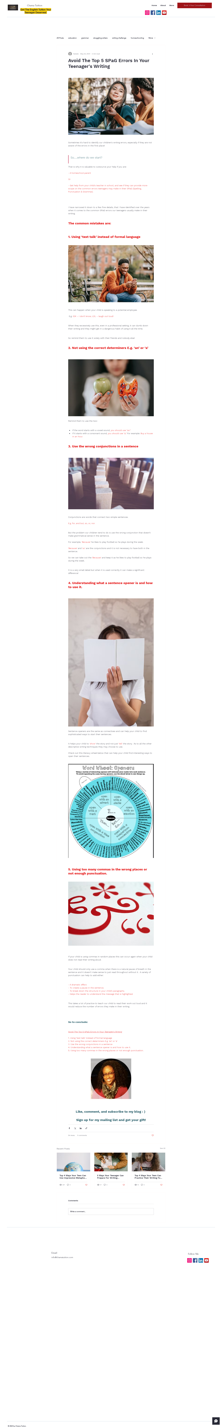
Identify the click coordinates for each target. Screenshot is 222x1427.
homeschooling (137, 38)
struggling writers (100, 38)
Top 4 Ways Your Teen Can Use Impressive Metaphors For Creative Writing (73, 1176)
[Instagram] (147, 12)
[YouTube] (164, 12)
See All (162, 1148)
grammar (85, 38)
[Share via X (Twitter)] (75, 1128)
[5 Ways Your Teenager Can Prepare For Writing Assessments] (111, 1162)
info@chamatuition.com (62, 1257)
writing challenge (119, 38)
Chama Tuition (34, 5)
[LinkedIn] (158, 12)
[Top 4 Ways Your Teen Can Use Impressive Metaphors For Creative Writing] (73, 1162)
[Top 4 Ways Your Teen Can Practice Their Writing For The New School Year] (148, 1162)
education (72, 38)
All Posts (60, 38)
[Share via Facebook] (69, 1128)
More (151, 38)
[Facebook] (153, 12)
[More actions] (152, 53)
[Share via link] (86, 1128)
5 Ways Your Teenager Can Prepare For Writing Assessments (110, 1176)
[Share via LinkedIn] (81, 1128)
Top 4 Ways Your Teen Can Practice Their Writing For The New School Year (148, 1176)
